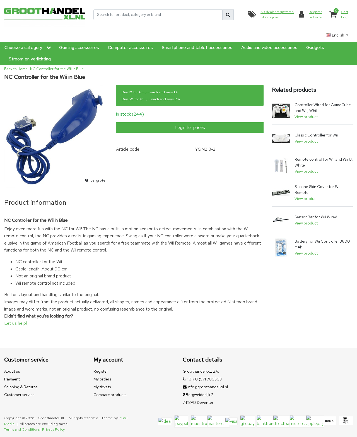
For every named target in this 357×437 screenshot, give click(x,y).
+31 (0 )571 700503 (204, 379)
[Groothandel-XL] (44, 14)
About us (12, 371)
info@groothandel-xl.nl (207, 386)
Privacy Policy (53, 429)
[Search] (228, 14)
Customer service (19, 394)
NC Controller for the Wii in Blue (57, 69)
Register (100, 371)
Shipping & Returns (20, 386)
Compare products (109, 394)
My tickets (102, 386)
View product (306, 116)
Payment (12, 379)
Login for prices (190, 127)
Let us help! (15, 323)
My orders (102, 379)
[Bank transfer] (329, 423)
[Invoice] (345, 423)
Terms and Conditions (22, 429)
